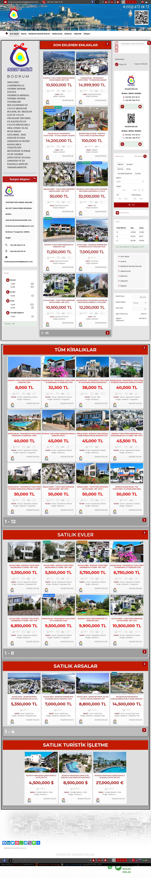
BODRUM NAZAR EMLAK (39, 34)
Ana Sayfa (14, 34)
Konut (13, 280)
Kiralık (22, 287)
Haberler (78, 34)
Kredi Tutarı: (120, 296)
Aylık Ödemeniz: (122, 314)
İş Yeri (12, 292)
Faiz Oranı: (120, 308)
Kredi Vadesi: (121, 302)
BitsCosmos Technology (49, 864)
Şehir (118, 178)
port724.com (17, 864)
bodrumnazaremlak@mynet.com (23, 2)
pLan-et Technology (73, 864)
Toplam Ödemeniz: (120, 319)
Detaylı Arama (138, 156)
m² (117, 195)
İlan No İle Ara (124, 213)
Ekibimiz (68, 34)
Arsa (12, 301)
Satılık (22, 284)
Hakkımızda (57, 34)
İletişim (87, 34)
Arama (24, 34)
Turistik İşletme (17, 313)
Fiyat (118, 186)
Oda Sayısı (136, 195)
